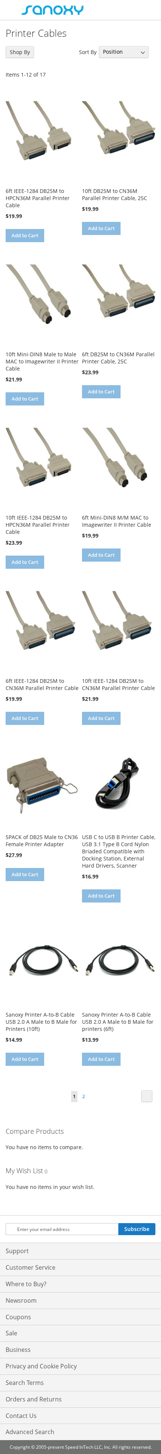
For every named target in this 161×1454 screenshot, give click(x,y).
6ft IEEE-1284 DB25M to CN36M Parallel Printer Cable (42, 684)
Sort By (88, 51)
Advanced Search (30, 1432)
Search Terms (25, 1383)
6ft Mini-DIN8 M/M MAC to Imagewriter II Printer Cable (116, 521)
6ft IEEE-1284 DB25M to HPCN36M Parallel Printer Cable (38, 198)
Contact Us (21, 1416)
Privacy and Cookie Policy (41, 1366)
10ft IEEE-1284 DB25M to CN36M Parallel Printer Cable (118, 684)
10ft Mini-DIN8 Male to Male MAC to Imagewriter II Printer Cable (42, 361)
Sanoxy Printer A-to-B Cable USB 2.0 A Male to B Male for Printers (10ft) (41, 1021)
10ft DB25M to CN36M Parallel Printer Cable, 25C (114, 194)
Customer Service (30, 1267)
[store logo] (52, 10)
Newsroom (21, 1300)
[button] (12, 248)
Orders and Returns (34, 1399)
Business (18, 1350)
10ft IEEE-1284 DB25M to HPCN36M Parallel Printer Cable (38, 524)
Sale (11, 1333)
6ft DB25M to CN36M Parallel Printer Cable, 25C (118, 358)
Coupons (18, 1317)
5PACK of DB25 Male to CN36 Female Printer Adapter (42, 840)
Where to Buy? (26, 1284)
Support (17, 1251)
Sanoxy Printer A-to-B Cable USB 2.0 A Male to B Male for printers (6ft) (118, 1021)
